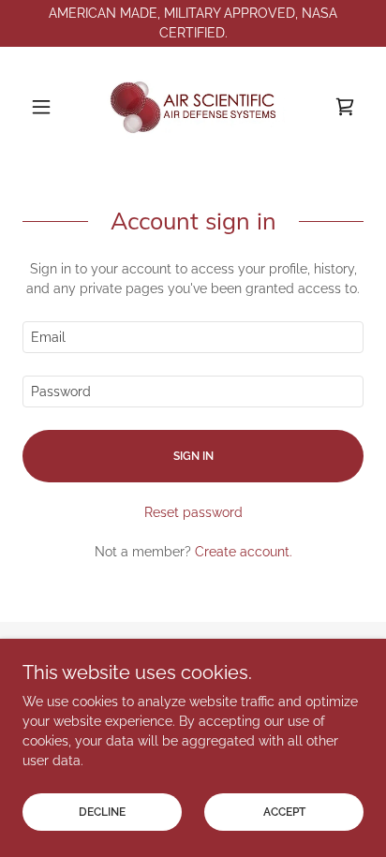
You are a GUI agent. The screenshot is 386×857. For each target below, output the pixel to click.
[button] (48, 107)
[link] (193, 106)
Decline (102, 812)
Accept (284, 812)
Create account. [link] (243, 551)
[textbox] (193, 337)
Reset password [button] (193, 512)
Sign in (193, 456)
